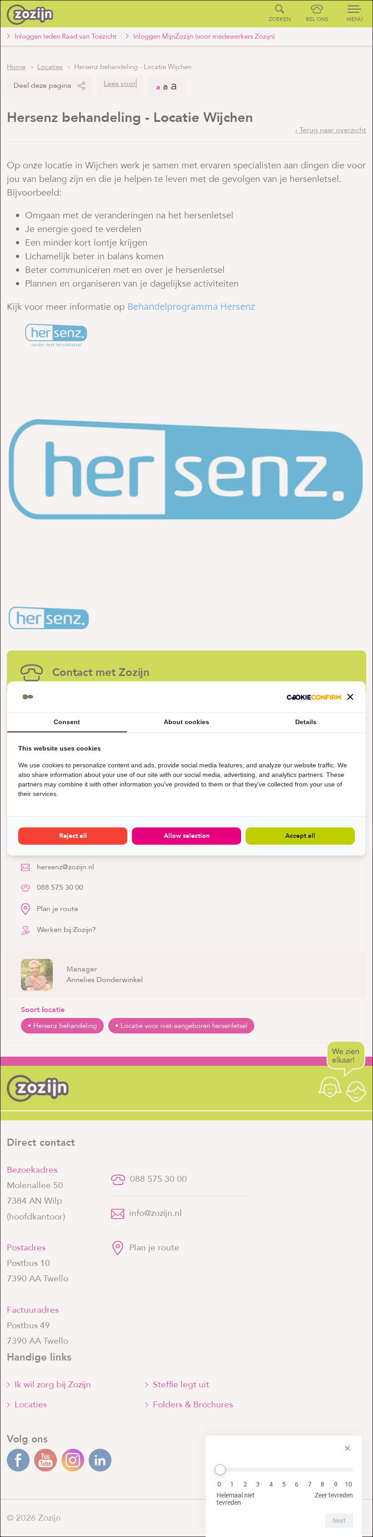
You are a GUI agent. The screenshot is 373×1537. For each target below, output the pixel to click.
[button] (350, 696)
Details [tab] (306, 722)
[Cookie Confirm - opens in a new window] (314, 697)
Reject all (73, 835)
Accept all (300, 835)
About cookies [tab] (186, 722)
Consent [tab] (67, 722)
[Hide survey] (347, 1448)
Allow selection (187, 835)
